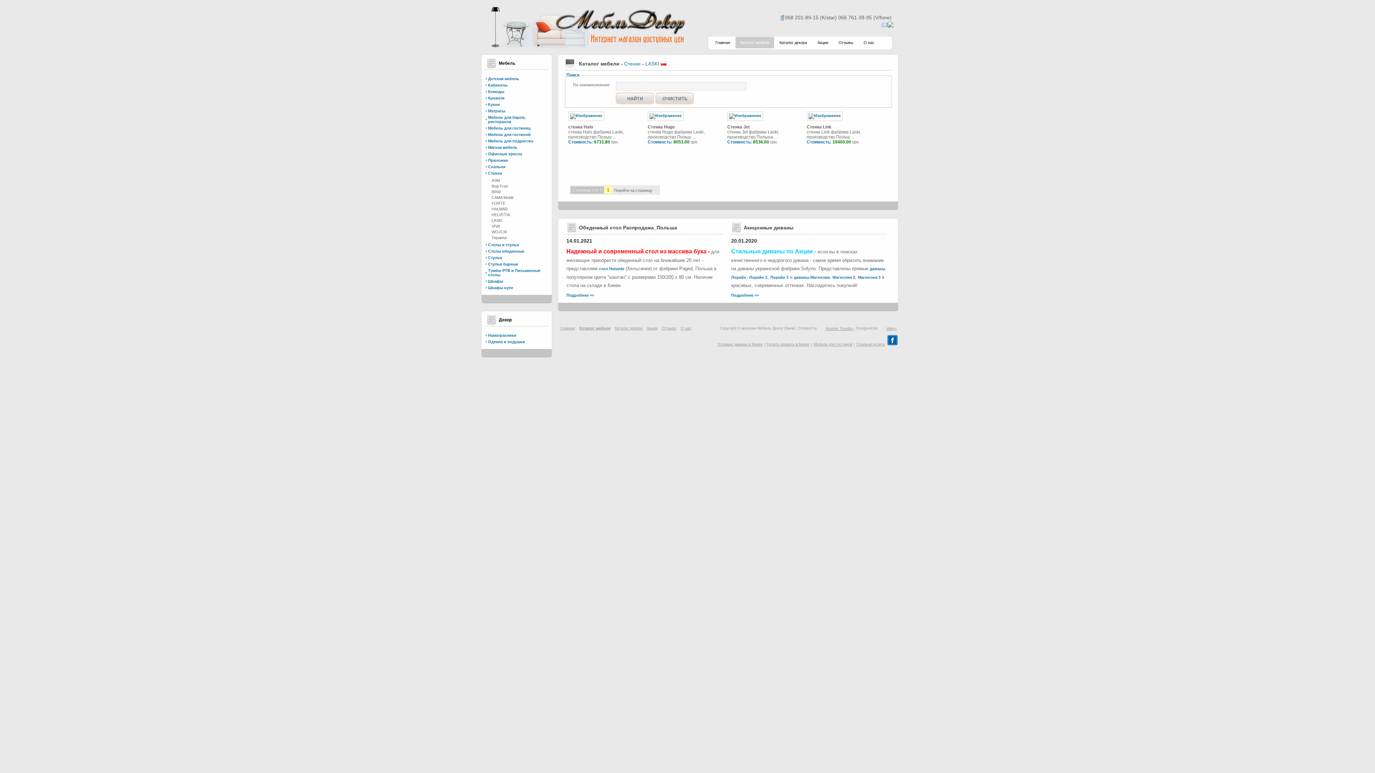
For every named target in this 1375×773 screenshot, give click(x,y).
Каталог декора (793, 42)
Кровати (496, 98)
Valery (891, 328)
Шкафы (495, 281)
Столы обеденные (506, 251)
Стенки (495, 173)
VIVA (496, 226)
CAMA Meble (503, 197)
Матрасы (496, 111)
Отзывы (846, 42)
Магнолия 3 (869, 277)
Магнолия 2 (844, 277)
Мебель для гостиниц (509, 128)
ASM (496, 180)
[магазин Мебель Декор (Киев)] (587, 47)
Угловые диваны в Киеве (740, 344)
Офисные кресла (505, 154)
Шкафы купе (500, 288)
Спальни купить (870, 344)
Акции (822, 42)
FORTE (498, 203)
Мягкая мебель (502, 147)
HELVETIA (501, 215)
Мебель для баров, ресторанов (507, 119)
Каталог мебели (754, 42)
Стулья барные (503, 264)
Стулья (495, 258)
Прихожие (498, 160)
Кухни (494, 104)
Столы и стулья (503, 245)
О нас (869, 42)
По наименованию (591, 85)
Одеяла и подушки (506, 342)
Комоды (496, 91)
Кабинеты (497, 85)
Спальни (497, 167)
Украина (499, 237)
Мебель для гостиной (509, 134)
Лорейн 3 (779, 277)
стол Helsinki (611, 269)
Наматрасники (502, 335)
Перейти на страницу (633, 191)
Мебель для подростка (510, 141)
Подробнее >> (580, 295)
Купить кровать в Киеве (788, 344)
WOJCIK (499, 232)
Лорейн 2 (758, 277)
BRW (496, 192)
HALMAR (500, 209)
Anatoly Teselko (839, 328)
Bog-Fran (500, 186)
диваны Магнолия (812, 277)
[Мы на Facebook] (892, 344)
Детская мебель (503, 79)
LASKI (497, 220)
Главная (722, 42)
